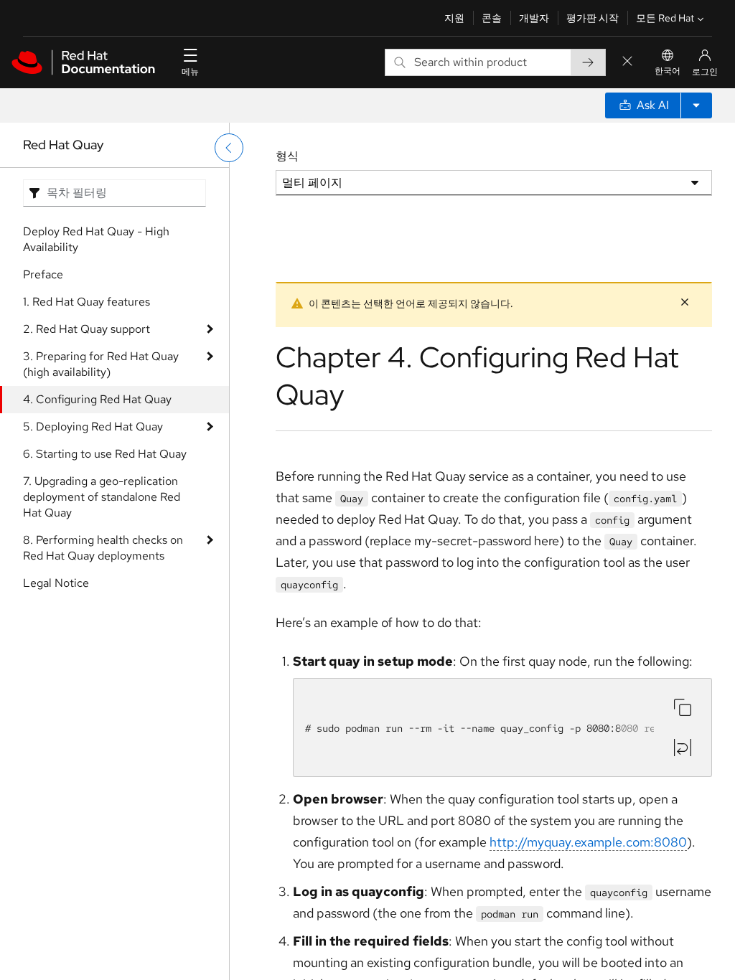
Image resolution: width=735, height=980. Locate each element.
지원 (454, 17)
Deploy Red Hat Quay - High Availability (96, 239)
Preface (43, 274)
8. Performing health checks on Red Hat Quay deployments (103, 547)
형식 (287, 156)
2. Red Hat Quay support (86, 328)
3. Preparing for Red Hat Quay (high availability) (101, 364)
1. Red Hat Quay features (86, 301)
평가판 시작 (592, 17)
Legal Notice (56, 582)
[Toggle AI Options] (696, 105)
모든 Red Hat (665, 17)
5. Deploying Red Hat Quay (93, 426)
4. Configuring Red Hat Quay (97, 399)
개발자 (534, 17)
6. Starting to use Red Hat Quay (105, 453)
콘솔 (492, 17)
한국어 (667, 71)
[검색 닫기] (627, 62)
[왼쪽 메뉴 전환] (229, 147)
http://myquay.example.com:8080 (588, 842)
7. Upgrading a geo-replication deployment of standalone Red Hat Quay (101, 496)
